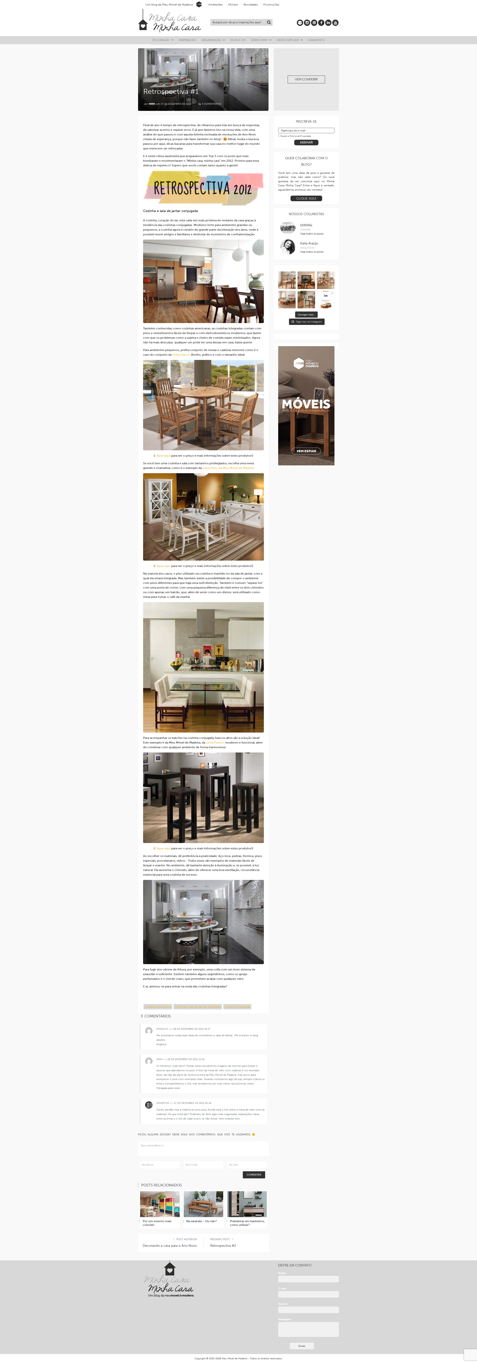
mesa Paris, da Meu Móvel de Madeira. (229, 468)
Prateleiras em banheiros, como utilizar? (247, 1223)
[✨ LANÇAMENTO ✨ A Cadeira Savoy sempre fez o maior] (287, 280)
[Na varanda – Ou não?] (203, 1204)
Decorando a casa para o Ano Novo (170, 1246)
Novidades (251, 4)
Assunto (283, 1303)
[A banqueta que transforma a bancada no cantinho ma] (306, 299)
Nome (282, 1273)
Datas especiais (288, 40)
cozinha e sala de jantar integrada (198, 1006)
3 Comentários (211, 103)
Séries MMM (259, 40)
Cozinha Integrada (237, 1006)
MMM (152, 103)
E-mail (282, 1288)
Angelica (162, 1028)
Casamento (316, 40)
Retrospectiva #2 (223, 1246)
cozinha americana (158, 1006)
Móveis (233, 4)
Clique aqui (162, 455)
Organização (211, 40)
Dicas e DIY (238, 40)
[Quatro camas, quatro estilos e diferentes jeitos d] (287, 299)
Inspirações (187, 40)
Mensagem (284, 1319)
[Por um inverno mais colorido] (160, 1204)
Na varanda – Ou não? (201, 1221)
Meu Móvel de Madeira (234, 1358)
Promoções (271, 4)
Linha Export (181, 354)
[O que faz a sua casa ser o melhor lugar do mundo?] (306, 280)
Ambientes (215, 4)
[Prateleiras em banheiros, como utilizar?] (247, 1204)
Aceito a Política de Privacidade (296, 136)
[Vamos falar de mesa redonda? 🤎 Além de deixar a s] (325, 280)
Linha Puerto (215, 742)
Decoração (161, 40)
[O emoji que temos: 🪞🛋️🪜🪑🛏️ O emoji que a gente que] (325, 299)
